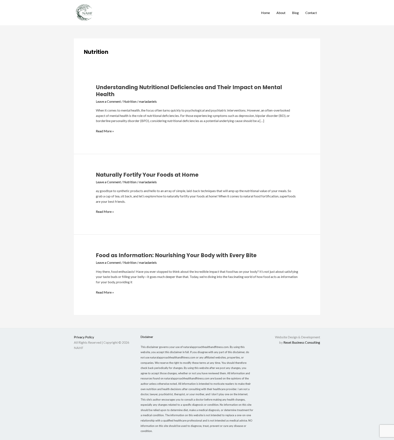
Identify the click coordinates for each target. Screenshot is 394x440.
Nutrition (129, 101)
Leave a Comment (108, 101)
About (280, 13)
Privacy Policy (84, 337)
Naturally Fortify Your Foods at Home (147, 175)
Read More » (105, 130)
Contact (311, 13)
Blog (295, 13)
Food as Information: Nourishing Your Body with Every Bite (176, 255)
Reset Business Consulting (301, 342)
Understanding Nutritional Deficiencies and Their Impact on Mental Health (189, 91)
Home (265, 13)
